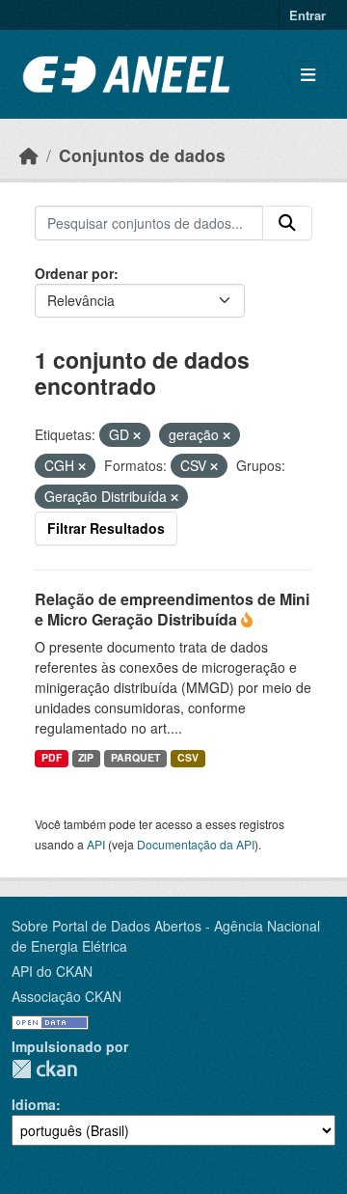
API (96, 844)
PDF (51, 757)
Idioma (34, 1104)
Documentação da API (195, 844)
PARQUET (135, 757)
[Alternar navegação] (308, 75)
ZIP (85, 757)
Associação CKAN (66, 996)
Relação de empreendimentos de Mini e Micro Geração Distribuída (172, 609)
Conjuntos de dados (142, 155)
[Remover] (137, 435)
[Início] (29, 155)
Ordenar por (74, 273)
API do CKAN (52, 971)
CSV (188, 757)
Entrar (307, 15)
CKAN (44, 1069)
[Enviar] (287, 223)
